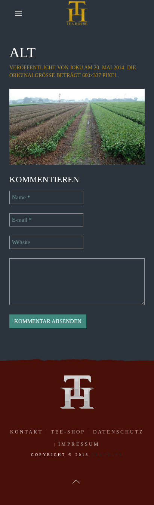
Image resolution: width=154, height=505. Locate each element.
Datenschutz (118, 432)
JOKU (76, 67)
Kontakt (26, 432)
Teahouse (107, 455)
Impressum (79, 444)
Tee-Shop (68, 432)
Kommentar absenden (47, 321)
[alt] (77, 126)
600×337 (91, 75)
